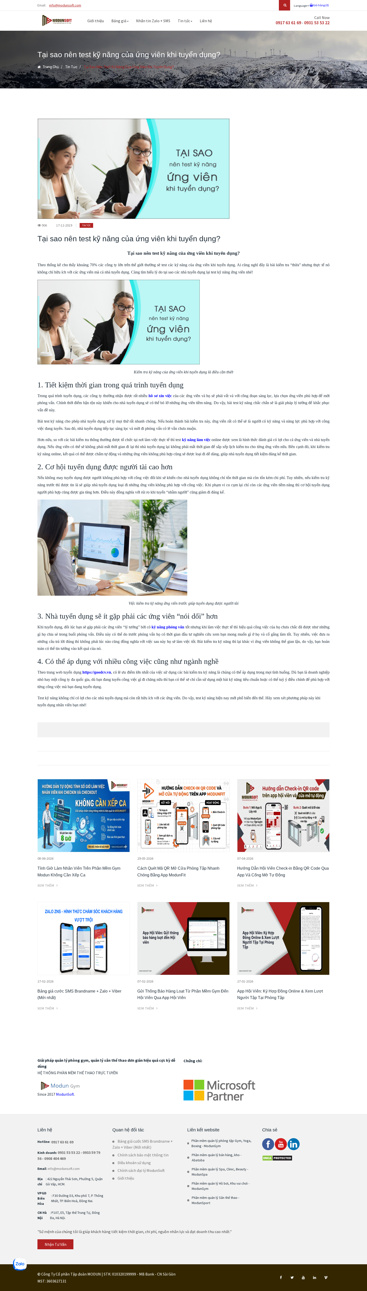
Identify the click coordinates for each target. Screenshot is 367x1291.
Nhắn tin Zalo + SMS (153, 20)
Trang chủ (50, 67)
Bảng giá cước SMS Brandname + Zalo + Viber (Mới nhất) (79, 994)
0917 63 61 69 (288, 22)
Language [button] (300, 5)
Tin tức (184, 20)
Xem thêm (46, 885)
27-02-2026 (45, 981)
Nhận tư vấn (55, 1244)
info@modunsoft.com (65, 5)
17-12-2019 (64, 225)
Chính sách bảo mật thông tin (143, 1154)
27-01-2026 (245, 981)
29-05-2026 (145, 858)
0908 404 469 (55, 1158)
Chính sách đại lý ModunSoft (141, 1170)
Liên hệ (206, 20)
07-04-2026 (245, 858)
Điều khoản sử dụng (134, 1162)
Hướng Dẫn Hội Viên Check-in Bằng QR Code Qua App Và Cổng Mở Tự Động (283, 871)
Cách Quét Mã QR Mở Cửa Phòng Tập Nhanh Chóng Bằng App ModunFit (178, 871)
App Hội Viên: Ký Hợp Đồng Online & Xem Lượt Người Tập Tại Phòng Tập (280, 994)
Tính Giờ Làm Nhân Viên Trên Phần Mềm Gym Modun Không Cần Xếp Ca (78, 871)
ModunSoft (65, 1094)
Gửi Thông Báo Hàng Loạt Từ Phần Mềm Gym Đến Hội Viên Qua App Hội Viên (182, 994)
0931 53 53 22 (317, 22)
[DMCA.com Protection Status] (277, 1157)
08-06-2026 (45, 858)
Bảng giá (119, 20)
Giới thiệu (95, 20)
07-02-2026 (145, 981)
